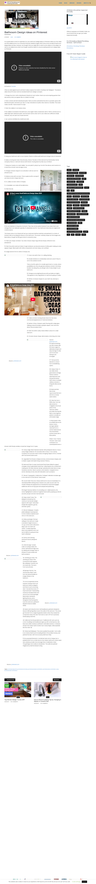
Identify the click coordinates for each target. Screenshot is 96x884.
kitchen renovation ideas (73, 202)
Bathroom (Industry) (12, 669)
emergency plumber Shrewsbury (75, 187)
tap (68, 234)
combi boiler (80, 181)
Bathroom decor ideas (22, 669)
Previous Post (10, 679)
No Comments (18, 37)
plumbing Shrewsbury (82, 214)
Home (60, 3)
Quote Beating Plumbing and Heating (76, 220)
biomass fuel (70, 175)
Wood (83, 234)
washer (78, 234)
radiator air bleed (72, 222)
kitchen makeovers (84, 199)
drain (80, 184)
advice (69, 170)
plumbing (84, 211)
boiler (84, 178)
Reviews (79, 3)
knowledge (84, 202)
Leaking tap (76, 205)
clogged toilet (71, 181)
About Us (86, 3)
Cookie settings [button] (76, 881)
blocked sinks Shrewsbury (74, 178)
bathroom (75, 170)
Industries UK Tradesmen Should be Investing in (78, 193)
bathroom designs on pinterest (35, 669)
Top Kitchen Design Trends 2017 (14, 699)
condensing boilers (72, 184)
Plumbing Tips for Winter (73, 217)
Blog (65, 3)
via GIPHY (69, 28)
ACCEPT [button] (84, 881)
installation (76, 196)
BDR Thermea (83, 172)
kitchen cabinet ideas (72, 199)
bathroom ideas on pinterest (49, 669)
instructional (85, 196)
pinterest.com (17, 361)
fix (68, 190)
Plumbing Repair (71, 214)
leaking (69, 205)
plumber (69, 208)
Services (72, 3)
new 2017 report (84, 205)
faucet (86, 187)
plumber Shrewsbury (78, 208)
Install (69, 196)
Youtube (13, 86)
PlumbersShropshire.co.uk (74, 211)
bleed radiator (79, 175)
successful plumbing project (74, 231)
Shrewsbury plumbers (73, 225)
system (85, 231)
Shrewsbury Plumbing (73, 46)
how (72, 190)
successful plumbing (72, 228)
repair (80, 222)
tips (73, 234)
